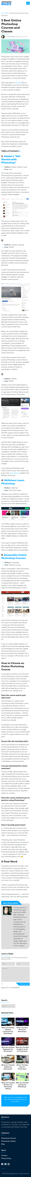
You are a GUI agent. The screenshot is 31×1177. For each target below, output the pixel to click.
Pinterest (9, 1164)
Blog (7, 13)
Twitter (5, 1164)
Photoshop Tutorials (8, 1138)
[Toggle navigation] (28, 3)
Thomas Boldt (10, 36)
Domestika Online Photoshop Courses (14, 556)
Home (3, 13)
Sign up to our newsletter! (10, 987)
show (20, 150)
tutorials (18, 83)
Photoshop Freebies (8, 1141)
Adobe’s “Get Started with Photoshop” (10, 159)
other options (14, 473)
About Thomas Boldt (10, 903)
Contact (4, 1155)
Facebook (2, 1164)
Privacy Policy (6, 1158)
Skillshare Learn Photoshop (12, 482)
